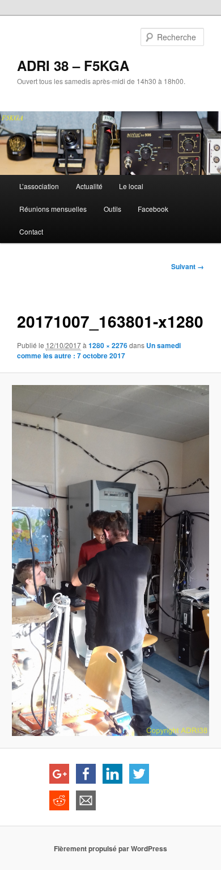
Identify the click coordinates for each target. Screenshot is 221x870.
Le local (131, 186)
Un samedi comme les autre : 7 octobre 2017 (99, 350)
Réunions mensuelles (53, 209)
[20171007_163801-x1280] (110, 560)
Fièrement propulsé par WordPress (110, 848)
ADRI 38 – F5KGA (73, 65)
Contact (31, 231)
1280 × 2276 (108, 345)
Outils (112, 209)
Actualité (89, 186)
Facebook (153, 209)
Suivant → (187, 266)
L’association (39, 186)
